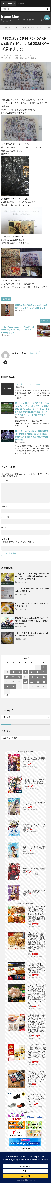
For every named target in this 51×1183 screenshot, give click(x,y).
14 (31, 677)
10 (7, 677)
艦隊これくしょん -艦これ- (25, 55)
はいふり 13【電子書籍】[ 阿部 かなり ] (34, 803)
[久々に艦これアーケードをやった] (7, 389)
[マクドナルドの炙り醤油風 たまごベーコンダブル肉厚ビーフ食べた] (7, 638)
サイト (4, 527)
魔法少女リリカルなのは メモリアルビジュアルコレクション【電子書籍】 (34, 826)
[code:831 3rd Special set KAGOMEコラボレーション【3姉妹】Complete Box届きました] (43, 331)
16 (44, 677)
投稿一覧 (33, 353)
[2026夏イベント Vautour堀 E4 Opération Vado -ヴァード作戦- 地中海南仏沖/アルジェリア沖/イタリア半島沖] (7, 579)
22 (38, 682)
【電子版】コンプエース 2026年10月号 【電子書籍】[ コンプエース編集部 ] (34, 759)
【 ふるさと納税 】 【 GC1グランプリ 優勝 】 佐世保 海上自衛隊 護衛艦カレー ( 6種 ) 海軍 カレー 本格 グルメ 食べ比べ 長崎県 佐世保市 (36, 968)
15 (38, 677)
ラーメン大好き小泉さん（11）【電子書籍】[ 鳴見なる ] (34, 891)
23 (44, 682)
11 (13, 677)
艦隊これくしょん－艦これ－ (27, 58)
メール (5, 517)
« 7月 (6, 695)
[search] (48, 9)
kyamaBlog (10, 16)
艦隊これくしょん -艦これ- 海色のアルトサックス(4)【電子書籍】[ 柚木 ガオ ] (34, 847)
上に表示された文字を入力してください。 (18, 542)
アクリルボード (9, 58)
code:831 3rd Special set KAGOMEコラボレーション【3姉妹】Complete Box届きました (17, 330)
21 (31, 682)
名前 (4, 506)
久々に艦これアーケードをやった (29, 384)
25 (13, 686)
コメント (4, 481)
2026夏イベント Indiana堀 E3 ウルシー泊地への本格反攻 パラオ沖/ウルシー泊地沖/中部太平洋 (32, 620)
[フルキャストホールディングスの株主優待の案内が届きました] (7, 593)
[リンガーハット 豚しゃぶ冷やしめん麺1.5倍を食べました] (7, 608)
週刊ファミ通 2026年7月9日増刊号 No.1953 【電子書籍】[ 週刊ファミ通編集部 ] (35, 781)
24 (7, 686)
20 (25, 682)
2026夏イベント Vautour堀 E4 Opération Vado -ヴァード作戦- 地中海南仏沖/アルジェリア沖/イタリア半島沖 (32, 576)
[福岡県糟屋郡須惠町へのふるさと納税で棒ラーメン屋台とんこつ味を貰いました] (7, 310)
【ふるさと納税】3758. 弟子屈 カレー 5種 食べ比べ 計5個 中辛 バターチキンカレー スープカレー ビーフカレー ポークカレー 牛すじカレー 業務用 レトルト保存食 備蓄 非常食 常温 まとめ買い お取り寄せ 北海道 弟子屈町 (36, 914)
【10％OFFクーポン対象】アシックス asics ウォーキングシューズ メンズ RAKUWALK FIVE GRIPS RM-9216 (36, 1098)
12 (19, 677)
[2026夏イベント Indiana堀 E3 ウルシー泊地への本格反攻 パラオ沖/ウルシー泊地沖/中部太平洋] (7, 623)
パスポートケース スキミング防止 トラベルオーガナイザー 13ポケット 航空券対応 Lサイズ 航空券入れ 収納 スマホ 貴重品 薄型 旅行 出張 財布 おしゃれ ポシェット (37, 1076)
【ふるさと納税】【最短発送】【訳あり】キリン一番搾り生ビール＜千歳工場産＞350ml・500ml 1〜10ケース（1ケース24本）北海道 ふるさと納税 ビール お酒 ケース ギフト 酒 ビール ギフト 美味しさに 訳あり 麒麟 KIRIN (37, 1052)
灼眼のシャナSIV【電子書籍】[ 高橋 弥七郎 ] (34, 869)
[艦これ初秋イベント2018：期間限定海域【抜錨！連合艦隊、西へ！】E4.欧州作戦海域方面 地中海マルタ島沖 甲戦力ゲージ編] (7, 436)
